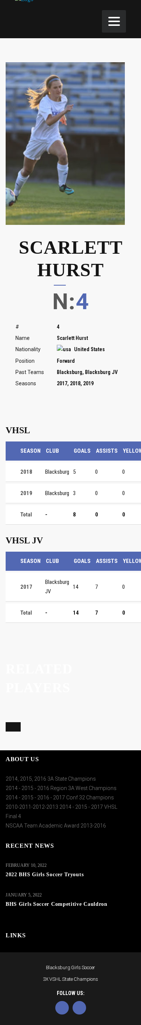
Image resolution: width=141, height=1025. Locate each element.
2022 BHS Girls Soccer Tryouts (44, 874)
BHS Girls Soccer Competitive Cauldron (57, 904)
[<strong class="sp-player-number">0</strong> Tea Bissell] (9, 727)
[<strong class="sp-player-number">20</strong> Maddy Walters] (62, 727)
